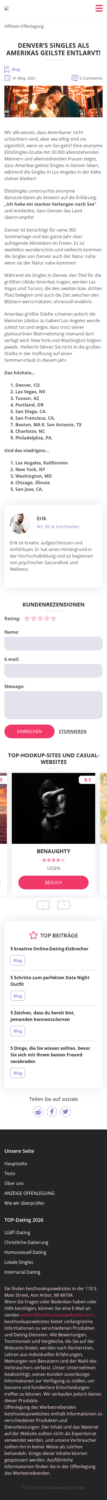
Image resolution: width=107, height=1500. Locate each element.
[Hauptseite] (6, 8)
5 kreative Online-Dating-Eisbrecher (49, 949)
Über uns (14, 1183)
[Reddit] (38, 1111)
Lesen (53, 868)
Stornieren (73, 731)
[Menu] (99, 8)
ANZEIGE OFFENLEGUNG (29, 1193)
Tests (9, 1173)
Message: (14, 686)
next (64, 905)
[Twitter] (65, 1111)
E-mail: (11, 659)
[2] (34, 618)
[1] (27, 618)
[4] (47, 618)
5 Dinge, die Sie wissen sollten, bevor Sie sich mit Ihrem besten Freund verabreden (50, 1054)
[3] (40, 618)
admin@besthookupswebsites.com (57, 1315)
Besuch (53, 883)
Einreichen (29, 731)
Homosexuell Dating (25, 1252)
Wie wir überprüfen (24, 1203)
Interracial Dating (22, 1272)
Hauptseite (15, 1164)
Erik (41, 518)
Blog (16, 69)
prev (43, 905)
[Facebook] (52, 1111)
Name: (11, 632)
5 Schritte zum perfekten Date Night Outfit (49, 981)
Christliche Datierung (26, 1242)
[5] (53, 618)
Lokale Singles (18, 1262)
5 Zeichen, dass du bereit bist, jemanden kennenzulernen (42, 1016)
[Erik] (20, 523)
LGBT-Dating (17, 1232)
